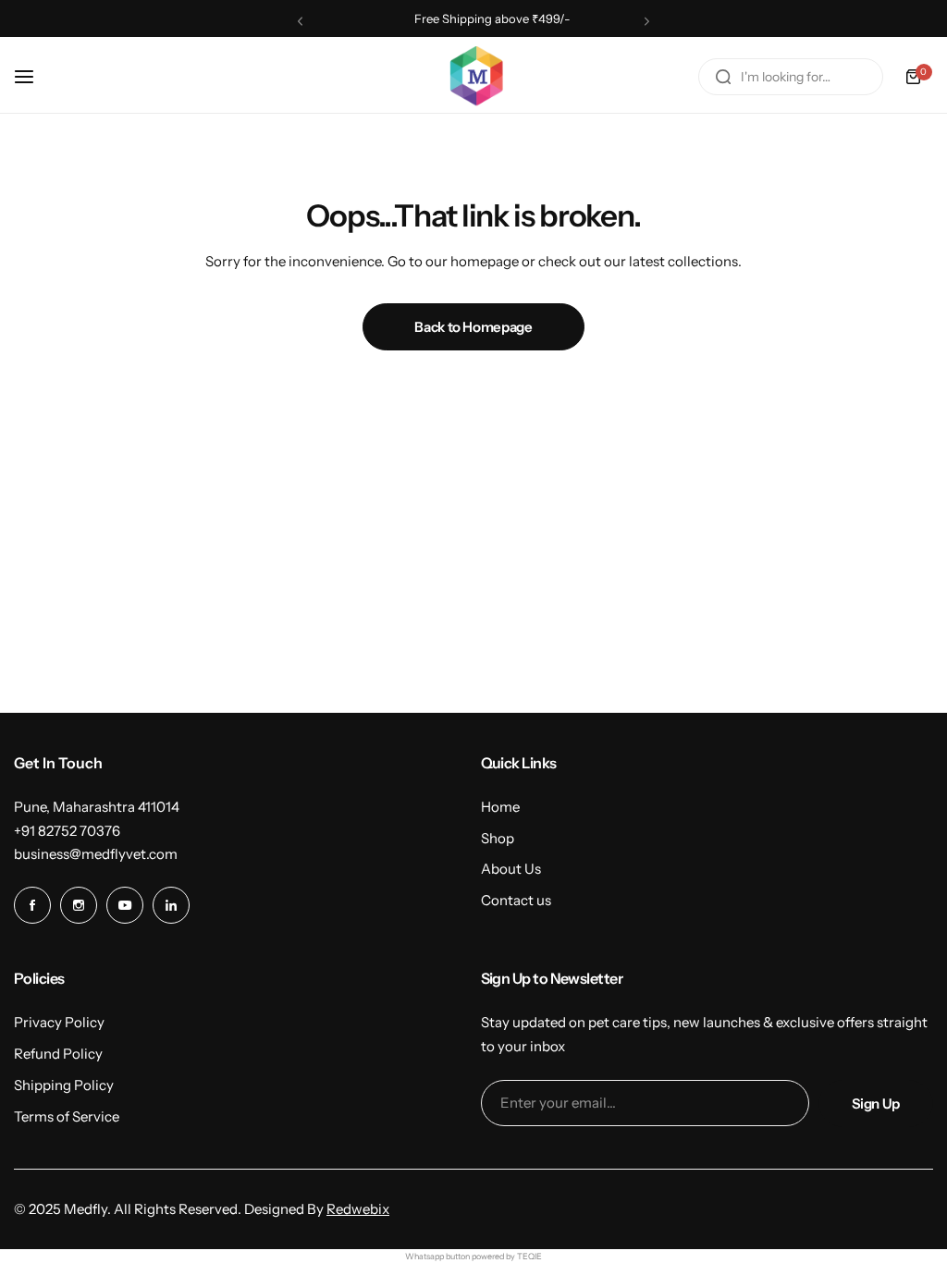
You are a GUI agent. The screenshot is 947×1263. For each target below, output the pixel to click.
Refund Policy (58, 1053)
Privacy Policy (59, 1022)
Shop (497, 838)
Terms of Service (66, 1116)
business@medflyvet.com (96, 854)
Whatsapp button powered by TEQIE (473, 1256)
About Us (511, 868)
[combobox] (790, 76)
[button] (300, 20)
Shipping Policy (64, 1085)
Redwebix (357, 1209)
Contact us (516, 900)
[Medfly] (473, 76)
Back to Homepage (473, 327)
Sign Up (876, 1103)
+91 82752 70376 (67, 831)
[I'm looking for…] (723, 76)
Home (500, 806)
